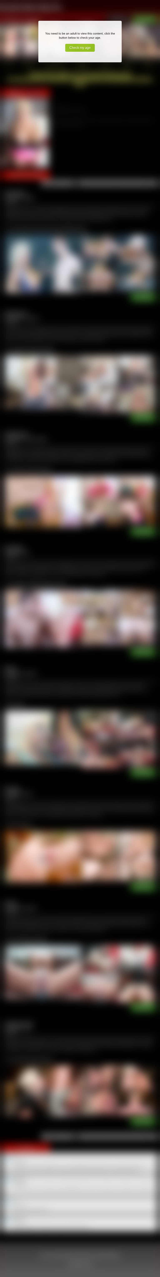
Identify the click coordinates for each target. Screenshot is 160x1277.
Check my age (80, 47)
